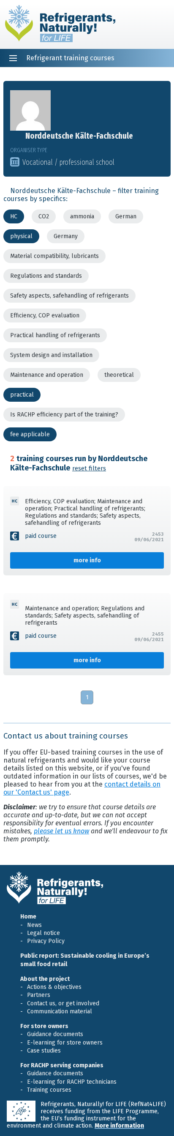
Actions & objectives (54, 987)
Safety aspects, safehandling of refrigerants (69, 295)
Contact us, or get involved (63, 1003)
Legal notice (43, 933)
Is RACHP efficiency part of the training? (64, 414)
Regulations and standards (46, 275)
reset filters (89, 468)
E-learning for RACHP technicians (72, 1081)
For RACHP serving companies (61, 1065)
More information (119, 1125)
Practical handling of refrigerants (55, 335)
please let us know (61, 831)
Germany (66, 236)
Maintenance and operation (46, 375)
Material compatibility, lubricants (54, 256)
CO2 (43, 216)
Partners (38, 995)
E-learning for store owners (65, 1042)
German (125, 216)
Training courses (49, 1089)
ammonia (82, 216)
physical (21, 236)
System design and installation (51, 355)
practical (22, 394)
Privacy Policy (46, 941)
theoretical (119, 375)
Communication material (59, 1011)
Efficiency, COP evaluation (44, 315)
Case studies (44, 1050)
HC (13, 216)
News (34, 925)
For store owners (44, 1026)
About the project (45, 979)
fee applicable (30, 434)
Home (28, 916)
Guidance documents (55, 1034)
